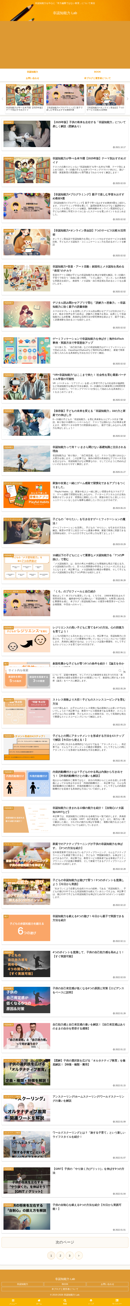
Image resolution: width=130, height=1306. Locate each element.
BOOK (65, 1284)
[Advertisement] (65, 45)
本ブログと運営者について (65, 1289)
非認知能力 (22, 1284)
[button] (120, 671)
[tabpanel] (25, 98)
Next (127, 99)
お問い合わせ (107, 1284)
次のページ (65, 1242)
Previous (2, 99)
